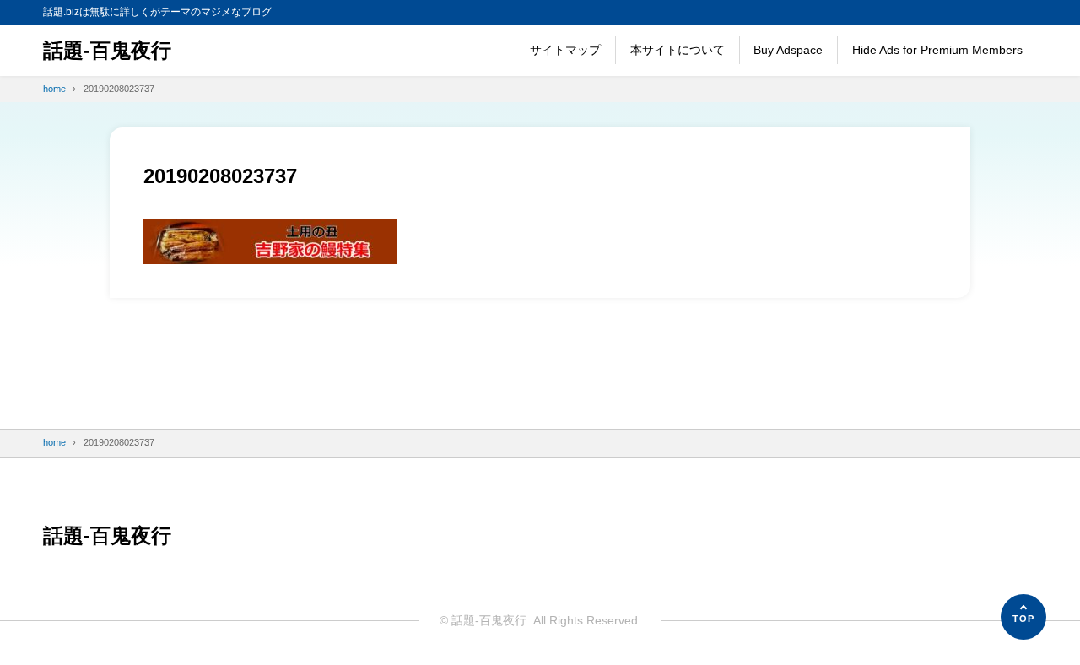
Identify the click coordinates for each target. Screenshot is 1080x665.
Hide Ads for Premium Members (937, 50)
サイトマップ (565, 50)
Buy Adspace (788, 50)
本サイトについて (677, 50)
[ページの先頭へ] (1023, 617)
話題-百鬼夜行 (107, 50)
